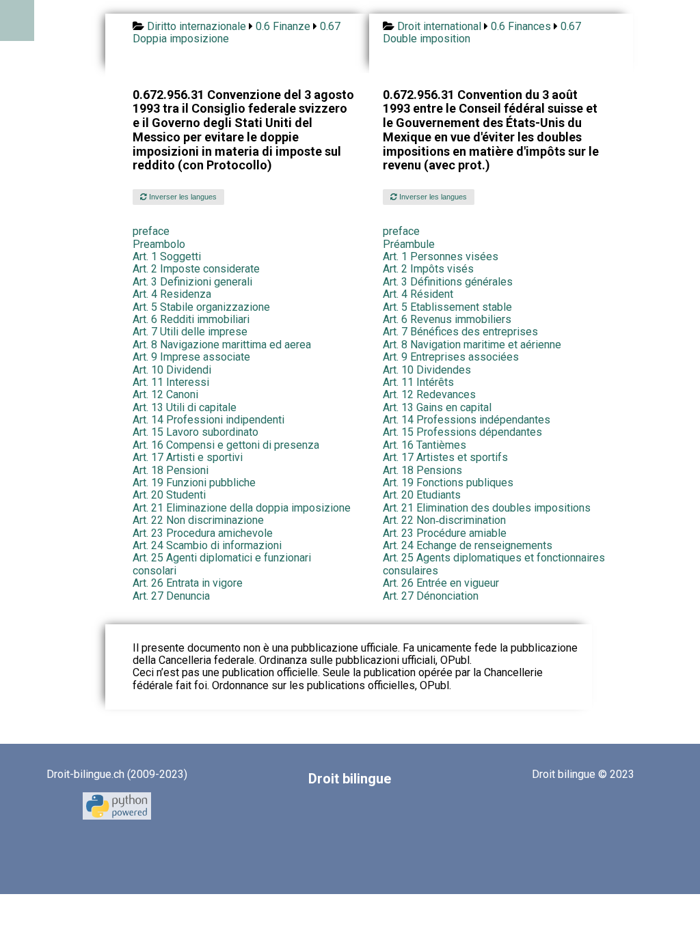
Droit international (439, 26)
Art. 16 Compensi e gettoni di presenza (226, 444)
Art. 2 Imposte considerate (196, 268)
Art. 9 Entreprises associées (451, 356)
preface (151, 231)
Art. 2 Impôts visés (428, 268)
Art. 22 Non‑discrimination (444, 520)
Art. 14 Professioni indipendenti (208, 419)
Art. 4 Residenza (172, 294)
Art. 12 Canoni (165, 394)
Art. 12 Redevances (429, 394)
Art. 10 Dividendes (427, 369)
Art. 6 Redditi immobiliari (191, 319)
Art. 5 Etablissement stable (447, 307)
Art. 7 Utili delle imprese (190, 331)
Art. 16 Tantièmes (424, 444)
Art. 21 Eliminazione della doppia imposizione (242, 507)
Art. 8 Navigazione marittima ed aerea (222, 344)
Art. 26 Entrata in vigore (188, 582)
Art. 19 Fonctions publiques (448, 482)
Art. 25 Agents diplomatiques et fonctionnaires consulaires (494, 563)
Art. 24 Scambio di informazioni (207, 545)
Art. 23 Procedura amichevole (203, 533)
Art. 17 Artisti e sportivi (188, 457)
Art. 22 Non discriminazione (198, 520)
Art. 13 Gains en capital (437, 407)
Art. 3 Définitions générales (448, 281)
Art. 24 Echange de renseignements (467, 545)
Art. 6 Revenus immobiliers (447, 319)
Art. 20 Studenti (169, 494)
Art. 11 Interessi (171, 382)
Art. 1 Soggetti (167, 256)
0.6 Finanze (283, 26)
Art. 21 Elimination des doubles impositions (487, 507)
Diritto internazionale (196, 26)
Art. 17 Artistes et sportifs (445, 457)
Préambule (409, 244)
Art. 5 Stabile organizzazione (201, 307)
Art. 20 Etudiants (422, 494)
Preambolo (159, 244)
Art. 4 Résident (418, 294)
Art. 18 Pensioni (170, 470)
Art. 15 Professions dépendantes (462, 432)
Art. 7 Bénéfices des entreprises (460, 331)
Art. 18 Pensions (422, 470)
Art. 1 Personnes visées (440, 256)
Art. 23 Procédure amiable (445, 533)
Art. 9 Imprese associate (191, 356)
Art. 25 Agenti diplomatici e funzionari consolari (222, 563)
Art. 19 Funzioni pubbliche (194, 482)
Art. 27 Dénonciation (431, 595)
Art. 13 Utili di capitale (185, 407)
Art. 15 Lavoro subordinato (195, 432)
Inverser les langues (182, 197)
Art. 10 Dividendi (172, 369)
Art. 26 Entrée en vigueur (441, 582)
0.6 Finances (521, 26)
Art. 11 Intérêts (418, 382)
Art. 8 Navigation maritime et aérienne (472, 344)
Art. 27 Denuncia (171, 595)
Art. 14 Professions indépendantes (466, 419)
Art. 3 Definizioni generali (192, 281)
